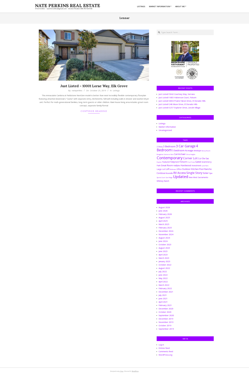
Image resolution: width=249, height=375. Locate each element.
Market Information (167, 126)
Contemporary (170, 157)
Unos (121, 371)
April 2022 (163, 281)
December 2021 (166, 291)
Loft (167, 169)
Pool (201, 169)
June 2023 (163, 251)
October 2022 (165, 264)
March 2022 (164, 285)
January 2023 (164, 261)
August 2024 (164, 237)
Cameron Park (169, 154)
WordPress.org (165, 354)
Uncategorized (165, 130)
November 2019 (166, 322)
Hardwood (186, 165)
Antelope (197, 150)
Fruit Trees (191, 162)
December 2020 (166, 308)
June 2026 (163, 210)
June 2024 (163, 241)
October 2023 (165, 244)
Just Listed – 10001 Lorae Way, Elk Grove (94, 86)
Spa (210, 173)
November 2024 (166, 234)
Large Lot (161, 169)
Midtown (173, 169)
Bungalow (160, 154)
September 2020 (166, 315)
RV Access (179, 173)
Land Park (205, 166)
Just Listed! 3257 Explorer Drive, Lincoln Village (179, 107)
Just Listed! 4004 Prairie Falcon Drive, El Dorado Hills (182, 101)
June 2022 (163, 275)
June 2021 (163, 298)
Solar (206, 173)
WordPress (135, 371)
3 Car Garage (185, 146)
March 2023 (164, 258)
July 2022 (163, 271)
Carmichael (179, 154)
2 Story (160, 146)
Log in (161, 344)
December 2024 (166, 231)
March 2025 (164, 224)
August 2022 (164, 268)
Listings (116, 90)
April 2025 (163, 221)
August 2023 (164, 248)
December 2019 (166, 318)
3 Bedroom (169, 146)
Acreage (189, 150)
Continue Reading (94, 111)
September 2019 (166, 329)
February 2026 (165, 214)
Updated (180, 176)
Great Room (167, 165)
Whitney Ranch (163, 181)
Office (179, 169)
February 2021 (165, 305)
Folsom (183, 161)
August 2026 (164, 207)
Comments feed (166, 351)
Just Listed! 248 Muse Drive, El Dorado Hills (178, 104)
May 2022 (163, 278)
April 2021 (163, 302)
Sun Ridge (169, 177)
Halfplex (176, 165)
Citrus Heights (190, 154)
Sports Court (161, 177)
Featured (166, 162)
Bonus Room (206, 151)
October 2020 (165, 312)
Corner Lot (190, 158)
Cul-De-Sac (203, 158)
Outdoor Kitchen (190, 169)
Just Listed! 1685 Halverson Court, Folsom (177, 97)
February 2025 (165, 227)
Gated (198, 161)
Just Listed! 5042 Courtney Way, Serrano (177, 94)
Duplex (159, 162)
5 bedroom (178, 150)
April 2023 (163, 254)
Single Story (194, 173)
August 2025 (164, 217)
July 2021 (163, 295)
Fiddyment (174, 162)
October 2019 (165, 325)
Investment (196, 165)
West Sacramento (200, 177)
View (191, 177)
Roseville (169, 173)
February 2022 (165, 288)
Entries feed (164, 348)
